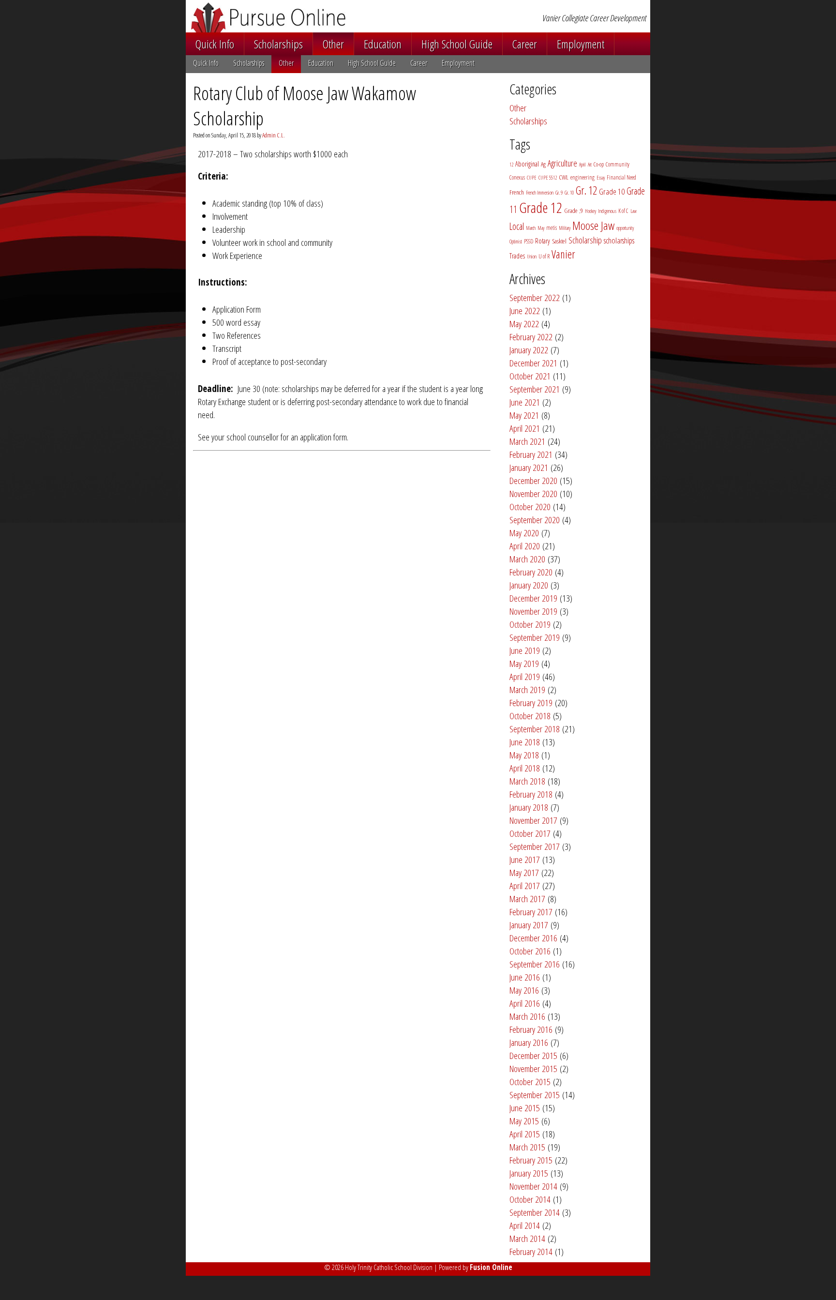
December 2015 (533, 1055)
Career (524, 44)
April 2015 (524, 1133)
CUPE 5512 (547, 177)
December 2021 (533, 362)
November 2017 (533, 820)
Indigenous (607, 211)
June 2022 (524, 310)
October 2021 (530, 375)
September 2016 (534, 963)
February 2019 (530, 702)
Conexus (517, 177)
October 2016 (530, 950)
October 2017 (530, 833)
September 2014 (534, 1212)
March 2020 (527, 558)
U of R (544, 256)
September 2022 (534, 297)
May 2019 (524, 663)
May (540, 228)
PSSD (528, 241)
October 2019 (530, 624)
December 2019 (533, 598)
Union (532, 256)
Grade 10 (612, 191)
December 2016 (533, 937)
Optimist (515, 241)
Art (590, 164)
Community (617, 164)
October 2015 (530, 1081)
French (516, 192)
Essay (601, 177)
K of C (623, 211)
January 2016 (528, 1042)
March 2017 (527, 898)
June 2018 (524, 741)
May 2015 (524, 1120)
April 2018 (524, 767)
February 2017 (530, 911)
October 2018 (530, 715)
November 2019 (533, 611)
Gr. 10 (569, 192)
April (582, 164)
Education (383, 44)
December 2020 (533, 480)
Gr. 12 (586, 190)
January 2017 (528, 924)
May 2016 (524, 990)
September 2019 (534, 637)
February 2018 (530, 794)
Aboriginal (527, 163)
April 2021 (524, 428)
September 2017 (534, 846)
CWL (563, 177)
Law (633, 211)
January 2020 (528, 584)
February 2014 (530, 1251)
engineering (582, 177)
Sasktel (559, 241)
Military (564, 228)
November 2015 (533, 1068)
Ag (543, 164)
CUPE (532, 177)
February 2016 (530, 1029)
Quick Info (214, 44)
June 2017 (524, 859)
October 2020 (530, 506)
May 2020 (524, 532)
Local (516, 226)
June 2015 (524, 1107)
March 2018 (527, 780)
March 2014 (527, 1238)
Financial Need (621, 177)
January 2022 (528, 349)
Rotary (542, 240)
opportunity (625, 228)
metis (551, 228)
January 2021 (528, 467)
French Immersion (539, 192)
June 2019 (524, 650)
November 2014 (533, 1186)
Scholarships (278, 44)
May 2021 (524, 415)
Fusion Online (491, 1267)
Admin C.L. (273, 135)
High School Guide (457, 44)
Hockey (590, 211)
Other (333, 44)
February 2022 (530, 336)
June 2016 (524, 976)
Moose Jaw (593, 225)
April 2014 (524, 1225)
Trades (517, 255)
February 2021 (530, 454)
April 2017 (524, 885)
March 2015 (527, 1146)
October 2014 (530, 1199)
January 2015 (528, 1172)
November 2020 (533, 493)
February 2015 (530, 1159)
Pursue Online (316, 17)
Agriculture (562, 163)
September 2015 (534, 1094)
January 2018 (528, 807)
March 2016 (527, 1016)
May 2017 (524, 872)
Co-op (599, 164)
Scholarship (585, 240)
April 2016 (524, 1003)
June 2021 (524, 401)
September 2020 (534, 519)
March (531, 228)
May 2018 (524, 754)
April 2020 (524, 545)
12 (511, 164)
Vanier (563, 254)
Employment (580, 44)
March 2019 (527, 689)
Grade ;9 (573, 210)
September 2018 (534, 728)
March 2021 (527, 441)
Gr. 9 (559, 192)
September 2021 (534, 388)
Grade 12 (540, 207)
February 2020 (530, 571)
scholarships (619, 240)
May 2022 (524, 323)
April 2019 (524, 676)
